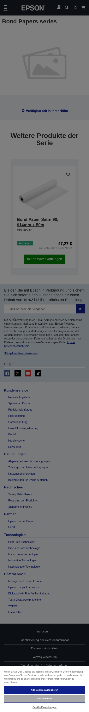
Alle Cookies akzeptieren (44, 690)
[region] (44, 689)
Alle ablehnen (44, 698)
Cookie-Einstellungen (44, 707)
